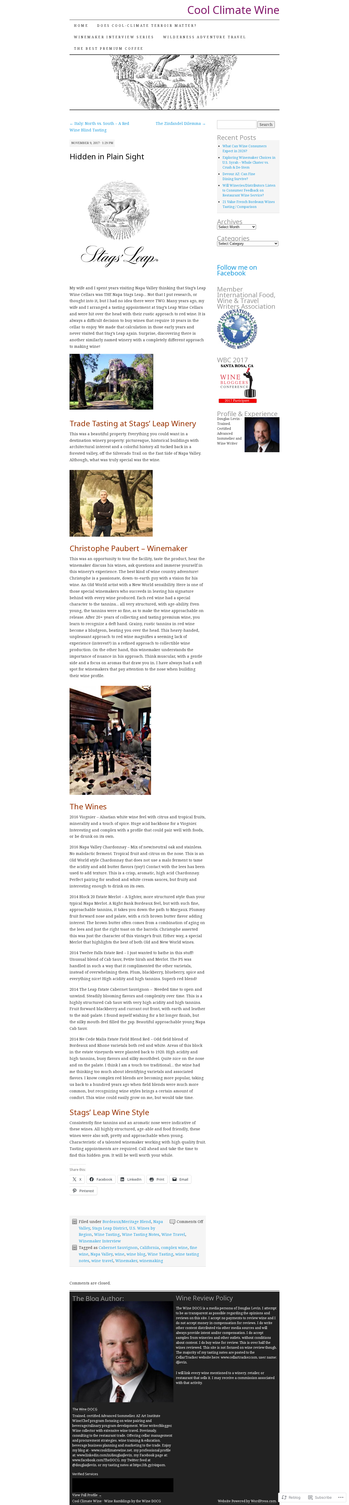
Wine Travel (173, 1234)
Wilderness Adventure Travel (204, 37)
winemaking (151, 1260)
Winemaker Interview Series (114, 37)
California (149, 1247)
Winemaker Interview (100, 1241)
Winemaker (126, 1260)
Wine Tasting (107, 1234)
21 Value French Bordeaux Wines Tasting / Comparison (248, 204)
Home (81, 25)
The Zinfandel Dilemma (181, 123)
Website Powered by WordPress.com (247, 1501)
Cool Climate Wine (233, 9)
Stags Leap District (109, 1228)
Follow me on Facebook (237, 270)
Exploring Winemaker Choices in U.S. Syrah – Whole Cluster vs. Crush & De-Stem (248, 162)
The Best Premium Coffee (109, 48)
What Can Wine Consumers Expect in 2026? (244, 148)
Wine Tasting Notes (140, 1234)
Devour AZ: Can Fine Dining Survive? (238, 176)
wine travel (102, 1260)
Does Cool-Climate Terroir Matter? (147, 25)
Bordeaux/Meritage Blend (127, 1221)
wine (119, 1254)
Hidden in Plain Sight (107, 156)
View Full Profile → (87, 1495)
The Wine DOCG (84, 1409)
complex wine (174, 1247)
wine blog (136, 1254)
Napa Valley (102, 1254)
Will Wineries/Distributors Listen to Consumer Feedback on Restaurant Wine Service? (248, 190)
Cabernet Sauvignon (118, 1247)
